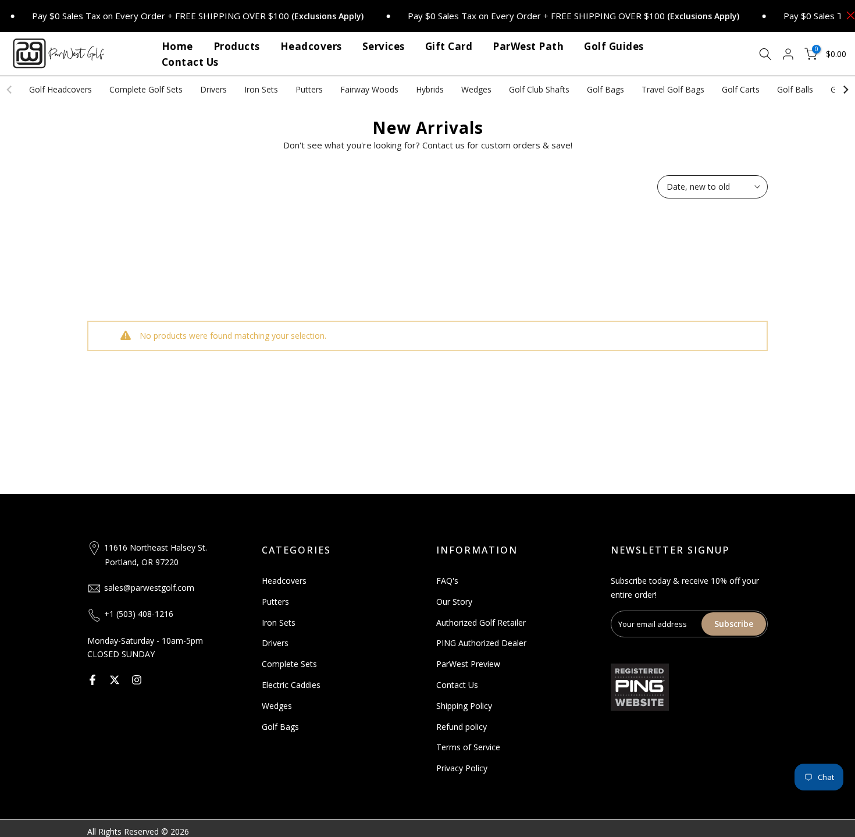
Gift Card (449, 46)
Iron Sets (261, 89)
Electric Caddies (291, 684)
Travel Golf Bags (673, 89)
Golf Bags (605, 89)
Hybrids (430, 89)
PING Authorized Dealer (481, 642)
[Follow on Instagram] (136, 680)
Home (177, 46)
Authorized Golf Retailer (481, 622)
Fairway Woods (369, 89)
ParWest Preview (468, 663)
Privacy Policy (461, 768)
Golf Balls (795, 89)
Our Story (454, 601)
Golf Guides (614, 46)
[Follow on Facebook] (92, 680)
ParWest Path (528, 46)
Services (383, 46)
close (847, 15)
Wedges (476, 89)
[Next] (845, 89)
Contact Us (190, 62)
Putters (309, 89)
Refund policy (461, 726)
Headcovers (311, 46)
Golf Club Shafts (539, 89)
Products (236, 46)
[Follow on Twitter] (114, 680)
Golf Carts (741, 89)
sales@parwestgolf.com (149, 587)
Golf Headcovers (60, 89)
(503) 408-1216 (144, 613)
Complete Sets (289, 663)
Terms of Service (468, 747)
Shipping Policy (464, 705)
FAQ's (447, 580)
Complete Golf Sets (146, 89)
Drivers (213, 89)
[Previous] (10, 89)
